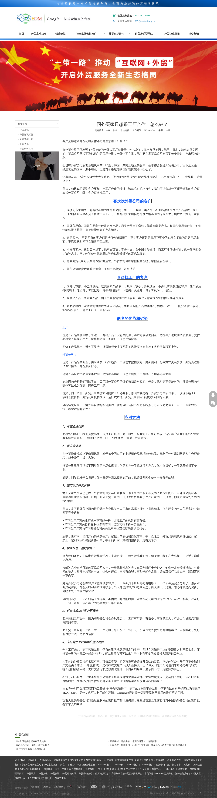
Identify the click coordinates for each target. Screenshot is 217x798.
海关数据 (90, 769)
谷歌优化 (32, 760)
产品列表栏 (117, 773)
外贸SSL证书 (76, 760)
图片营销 (171, 764)
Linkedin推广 (147, 764)
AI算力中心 (60, 778)
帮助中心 (156, 769)
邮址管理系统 (157, 760)
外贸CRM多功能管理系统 (82, 764)
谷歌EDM (20, 760)
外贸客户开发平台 (133, 773)
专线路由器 (45, 760)
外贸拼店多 (35, 778)
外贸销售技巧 (26, 149)
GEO (50, 778)
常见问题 (149, 773)
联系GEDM (117, 769)
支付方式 (130, 769)
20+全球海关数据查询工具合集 (31, 741)
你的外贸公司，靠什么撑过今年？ (32, 745)
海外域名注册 (75, 769)
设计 (25, 778)
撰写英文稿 (184, 764)
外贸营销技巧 (26, 139)
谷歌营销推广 (60, 760)
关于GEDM (103, 769)
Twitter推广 (118, 764)
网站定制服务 (50, 764)
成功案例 (194, 769)
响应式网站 (189, 760)
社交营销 (109, 760)
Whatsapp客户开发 (164, 773)
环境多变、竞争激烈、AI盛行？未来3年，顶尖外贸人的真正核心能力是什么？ (148, 745)
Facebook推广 (104, 764)
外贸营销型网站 (94, 760)
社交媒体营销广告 (124, 760)
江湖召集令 (169, 769)
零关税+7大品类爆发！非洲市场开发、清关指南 (133, 741)
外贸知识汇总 (26, 134)
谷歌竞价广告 (174, 760)
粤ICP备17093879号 (159, 793)
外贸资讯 (24, 144)
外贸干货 (22, 124)
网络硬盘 (48, 769)
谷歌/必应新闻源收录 (30, 769)
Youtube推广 (133, 764)
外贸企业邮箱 (142, 760)
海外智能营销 (182, 773)
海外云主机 (60, 769)
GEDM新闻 (143, 769)
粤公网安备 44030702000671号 (187, 793)
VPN (44, 778)
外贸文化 (24, 130)
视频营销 (160, 764)
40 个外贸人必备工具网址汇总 (31, 749)
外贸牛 (63, 764)
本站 (168, 130)
